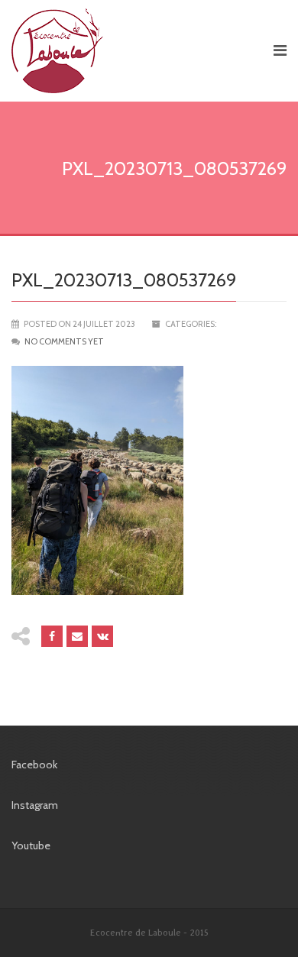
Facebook (34, 764)
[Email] (77, 636)
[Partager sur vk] (102, 636)
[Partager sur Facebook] (52, 636)
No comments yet (64, 341)
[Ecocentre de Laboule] (135, 50)
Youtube (30, 845)
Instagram (34, 805)
